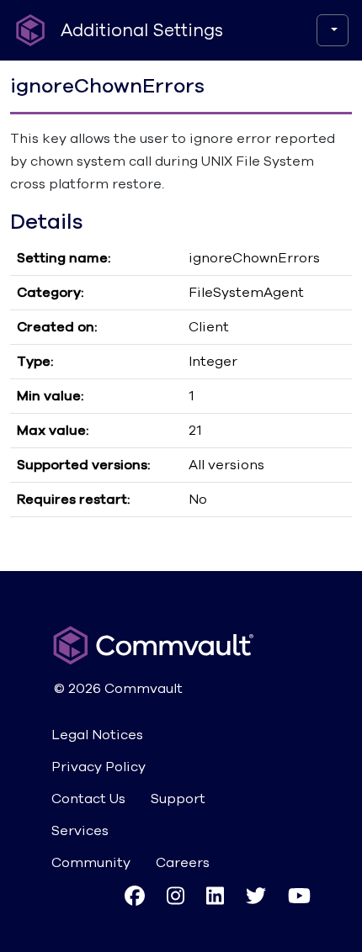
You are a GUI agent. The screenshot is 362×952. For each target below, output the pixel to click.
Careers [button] (183, 863)
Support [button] (178, 799)
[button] (135, 895)
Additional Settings (142, 30)
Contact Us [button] (88, 799)
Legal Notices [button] (97, 735)
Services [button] (80, 831)
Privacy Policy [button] (98, 767)
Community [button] (90, 863)
